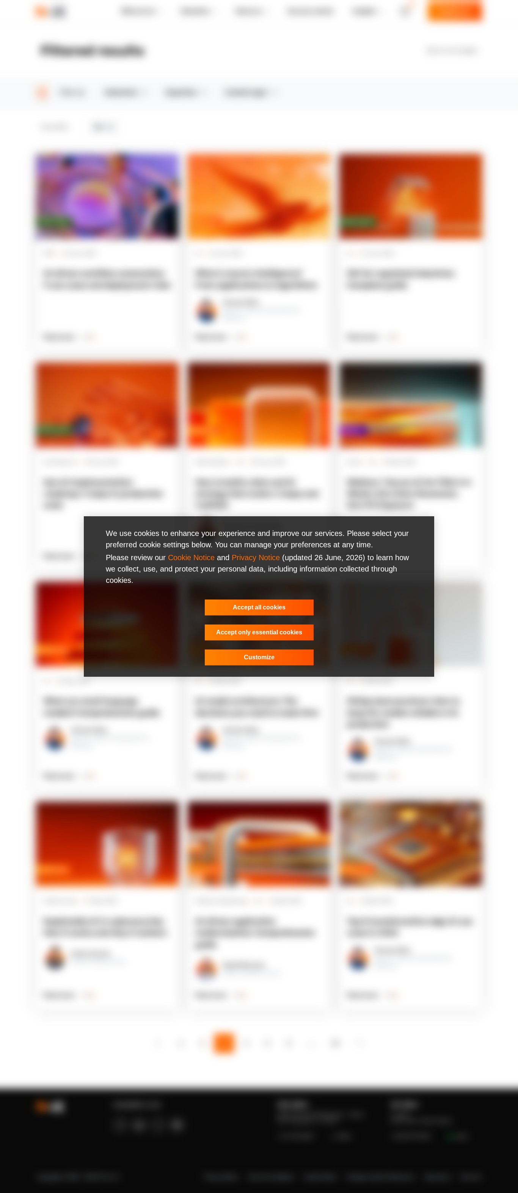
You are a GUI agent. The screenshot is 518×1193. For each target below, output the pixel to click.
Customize (259, 657)
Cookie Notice (191, 557)
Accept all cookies (259, 607)
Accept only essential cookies (259, 632)
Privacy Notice (256, 557)
